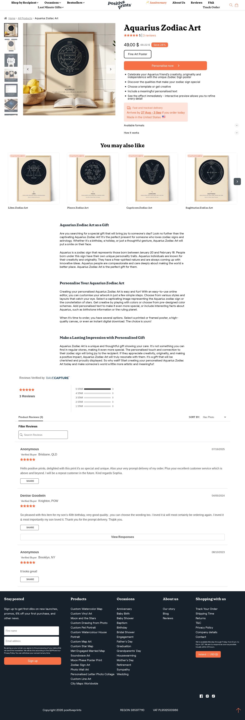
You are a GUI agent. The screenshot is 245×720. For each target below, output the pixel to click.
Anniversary (124, 608)
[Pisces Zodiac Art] (93, 203)
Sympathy (123, 669)
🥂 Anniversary (156, 2)
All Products (25, 18)
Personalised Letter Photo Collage (92, 674)
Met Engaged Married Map (88, 650)
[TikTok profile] (215, 697)
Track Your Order (207, 608)
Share (30, 481)
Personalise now (163, 65)
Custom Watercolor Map (86, 608)
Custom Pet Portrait (83, 627)
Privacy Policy (9, 653)
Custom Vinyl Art (81, 613)
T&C (198, 622)
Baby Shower (125, 618)
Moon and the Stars (83, 618)
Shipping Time (205, 613)
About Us (178, 2)
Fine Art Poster (137, 54)
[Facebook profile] (203, 697)
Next (110, 69)
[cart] (236, 5)
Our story (169, 608)
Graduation (124, 646)
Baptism (122, 622)
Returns (201, 618)
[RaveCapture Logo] (56, 378)
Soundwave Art (80, 655)
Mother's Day (125, 660)
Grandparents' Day (129, 650)
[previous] (7, 181)
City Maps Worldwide (84, 683)
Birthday (122, 627)
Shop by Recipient (23, 2)
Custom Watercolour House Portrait (89, 634)
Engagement (125, 636)
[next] (237, 181)
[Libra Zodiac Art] (33, 203)
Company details (206, 632)
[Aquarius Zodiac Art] (69, 69)
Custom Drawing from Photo (89, 622)
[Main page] (120, 5)
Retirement (124, 664)
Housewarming (126, 655)
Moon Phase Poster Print (86, 660)
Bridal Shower (126, 632)
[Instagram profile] (209, 697)
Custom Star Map (82, 646)
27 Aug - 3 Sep (151, 112)
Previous (27, 69)
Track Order (211, 7)
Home (11, 18)
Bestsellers (74, 2)
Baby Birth (123, 613)
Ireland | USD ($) (208, 654)
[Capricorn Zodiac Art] (152, 203)
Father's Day (125, 641)
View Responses (122, 536)
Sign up (33, 660)
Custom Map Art (81, 641)
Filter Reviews (27, 426)
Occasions (51, 2)
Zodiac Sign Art (80, 664)
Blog (166, 613)
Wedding (123, 674)
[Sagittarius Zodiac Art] (211, 203)
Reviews (196, 2)
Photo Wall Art (80, 669)
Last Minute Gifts (50, 7)
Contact (201, 636)
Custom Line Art (81, 678)
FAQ (211, 2)
